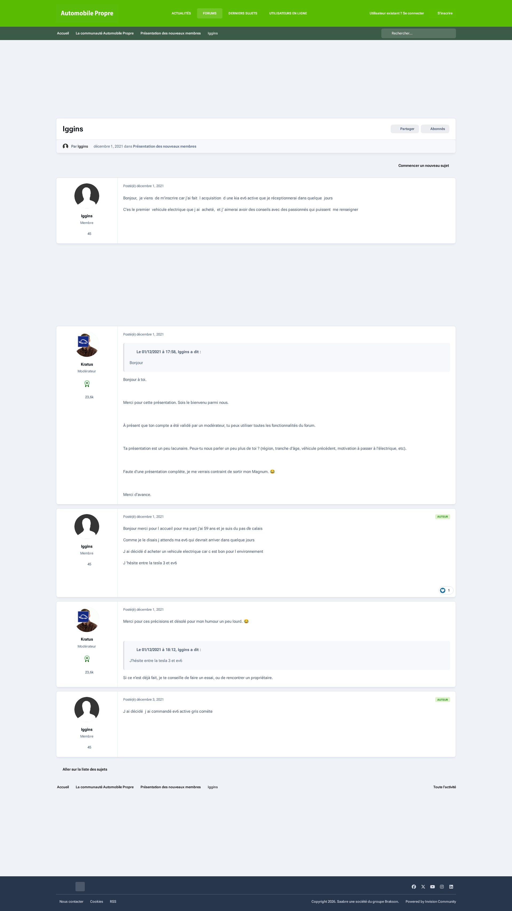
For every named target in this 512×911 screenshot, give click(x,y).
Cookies (96, 902)
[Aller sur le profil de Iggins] (65, 146)
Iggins (83, 146)
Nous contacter (71, 902)
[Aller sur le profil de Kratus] (86, 344)
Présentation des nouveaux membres (164, 146)
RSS (113, 902)
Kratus (87, 364)
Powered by (431, 902)
